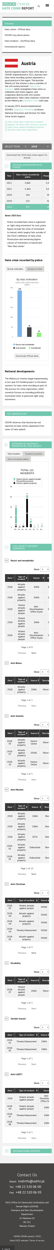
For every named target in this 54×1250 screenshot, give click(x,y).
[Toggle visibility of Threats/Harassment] (23, 485)
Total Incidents (13, 453)
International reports (15, 46)
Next (33, 652)
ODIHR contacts (27, 1236)
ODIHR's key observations (17, 35)
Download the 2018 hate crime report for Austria (27, 156)
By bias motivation (15, 269)
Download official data (27, 355)
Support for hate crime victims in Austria (27, 124)
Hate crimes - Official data (17, 29)
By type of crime (35, 269)
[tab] (15, 269)
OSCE (38, 1236)
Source (36, 578)
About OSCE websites (19, 1240)
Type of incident (21, 577)
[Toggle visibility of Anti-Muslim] (35, 348)
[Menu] (47, 5)
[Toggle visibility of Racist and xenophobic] (23, 345)
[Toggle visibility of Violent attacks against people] (27, 483)
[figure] (27, 500)
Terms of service (37, 1240)
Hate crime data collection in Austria (25, 121)
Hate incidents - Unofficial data (20, 40)
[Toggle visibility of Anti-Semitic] (19, 348)
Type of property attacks (18, 459)
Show (37, 569)
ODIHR (16, 1236)
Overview (9, 23)
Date (10, 578)
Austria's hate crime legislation (22, 129)
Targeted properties (33, 453)
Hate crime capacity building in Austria (26, 127)
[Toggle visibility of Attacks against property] (25, 487)
